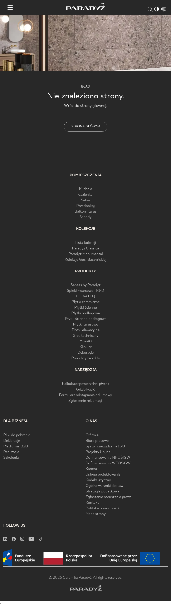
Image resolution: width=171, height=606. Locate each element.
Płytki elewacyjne (85, 330)
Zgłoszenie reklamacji (85, 401)
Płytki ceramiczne (86, 302)
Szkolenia (11, 458)
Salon (85, 200)
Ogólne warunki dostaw (104, 486)
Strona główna (86, 126)
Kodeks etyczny (98, 480)
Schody (85, 217)
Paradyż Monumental (85, 254)
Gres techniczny (85, 336)
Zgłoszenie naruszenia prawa (109, 497)
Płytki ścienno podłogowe (85, 319)
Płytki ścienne (85, 308)
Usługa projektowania (103, 474)
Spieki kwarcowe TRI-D (85, 291)
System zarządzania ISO (105, 446)
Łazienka (85, 195)
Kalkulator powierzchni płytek (85, 384)
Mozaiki (85, 341)
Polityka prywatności (102, 508)
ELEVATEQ (85, 296)
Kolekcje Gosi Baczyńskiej (85, 260)
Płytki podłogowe (85, 313)
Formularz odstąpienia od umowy (85, 395)
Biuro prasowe (97, 441)
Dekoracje (86, 353)
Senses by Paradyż (85, 285)
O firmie (92, 435)
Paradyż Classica (85, 248)
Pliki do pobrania (16, 435)
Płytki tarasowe (85, 324)
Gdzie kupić (85, 389)
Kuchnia (85, 189)
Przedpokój (85, 206)
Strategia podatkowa (102, 491)
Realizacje (11, 452)
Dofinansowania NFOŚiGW (108, 458)
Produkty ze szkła (85, 358)
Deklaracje (11, 441)
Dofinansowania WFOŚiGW (108, 463)
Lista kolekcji (85, 243)
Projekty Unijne (98, 452)
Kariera (91, 469)
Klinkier (85, 347)
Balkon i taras (85, 211)
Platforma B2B (15, 446)
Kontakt (92, 503)
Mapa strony (96, 514)
